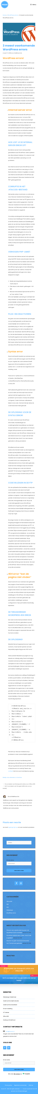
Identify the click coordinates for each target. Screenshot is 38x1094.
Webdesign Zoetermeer (9, 997)
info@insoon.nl (10, 1031)
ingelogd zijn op (13, 827)
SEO (8, 907)
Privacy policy (8, 1085)
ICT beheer (6, 1012)
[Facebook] (16, 883)
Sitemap (31, 1085)
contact (10, 771)
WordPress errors (13, 15)
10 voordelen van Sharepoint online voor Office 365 (20, 784)
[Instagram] (21, 883)
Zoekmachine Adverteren (10, 1005)
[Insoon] (4, 4)
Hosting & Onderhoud (9, 1020)
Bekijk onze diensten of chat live (12, 777)
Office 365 (9, 901)
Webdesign (10, 910)
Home (4, 15)
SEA (8, 904)
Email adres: (10, 860)
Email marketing (7, 1008)
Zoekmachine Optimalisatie (11, 1001)
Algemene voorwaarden (20, 1085)
